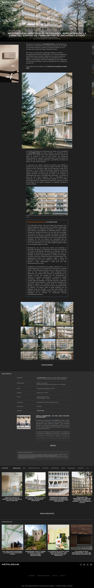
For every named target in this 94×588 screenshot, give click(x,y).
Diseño (63, 468)
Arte (24, 468)
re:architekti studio (48, 44)
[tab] (16, 468)
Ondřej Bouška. (40, 410)
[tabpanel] (47, 493)
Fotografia (80, 468)
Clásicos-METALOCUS (33, 468)
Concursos (45, 468)
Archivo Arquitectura (47, 513)
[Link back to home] (10, 2)
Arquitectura (16, 468)
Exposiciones (71, 468)
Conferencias (55, 468)
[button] (4, 493)
